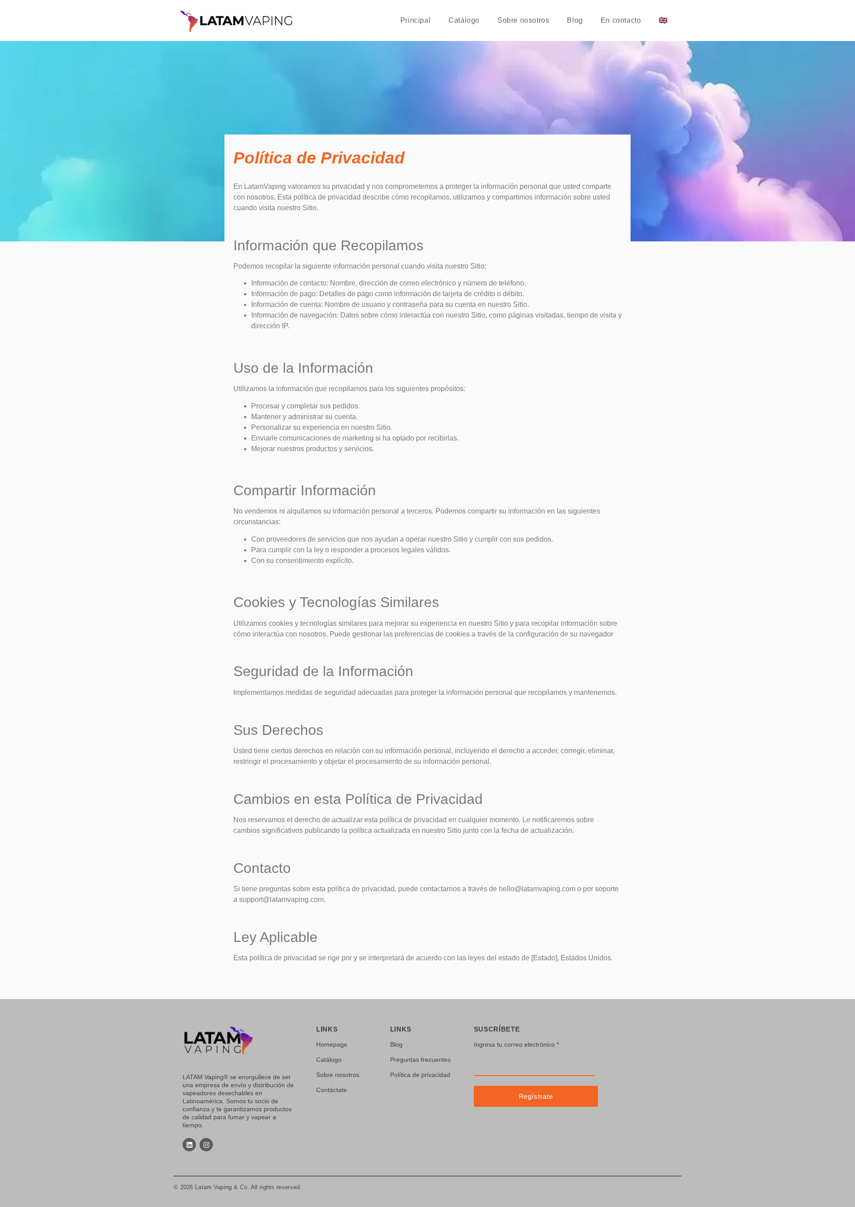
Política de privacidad (420, 1074)
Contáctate (331, 1089)
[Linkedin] (189, 1144)
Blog (574, 20)
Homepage (331, 1044)
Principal (415, 20)
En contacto (621, 20)
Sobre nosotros (523, 20)
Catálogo (464, 20)
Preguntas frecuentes (420, 1059)
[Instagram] (206, 1144)
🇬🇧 (663, 20)
